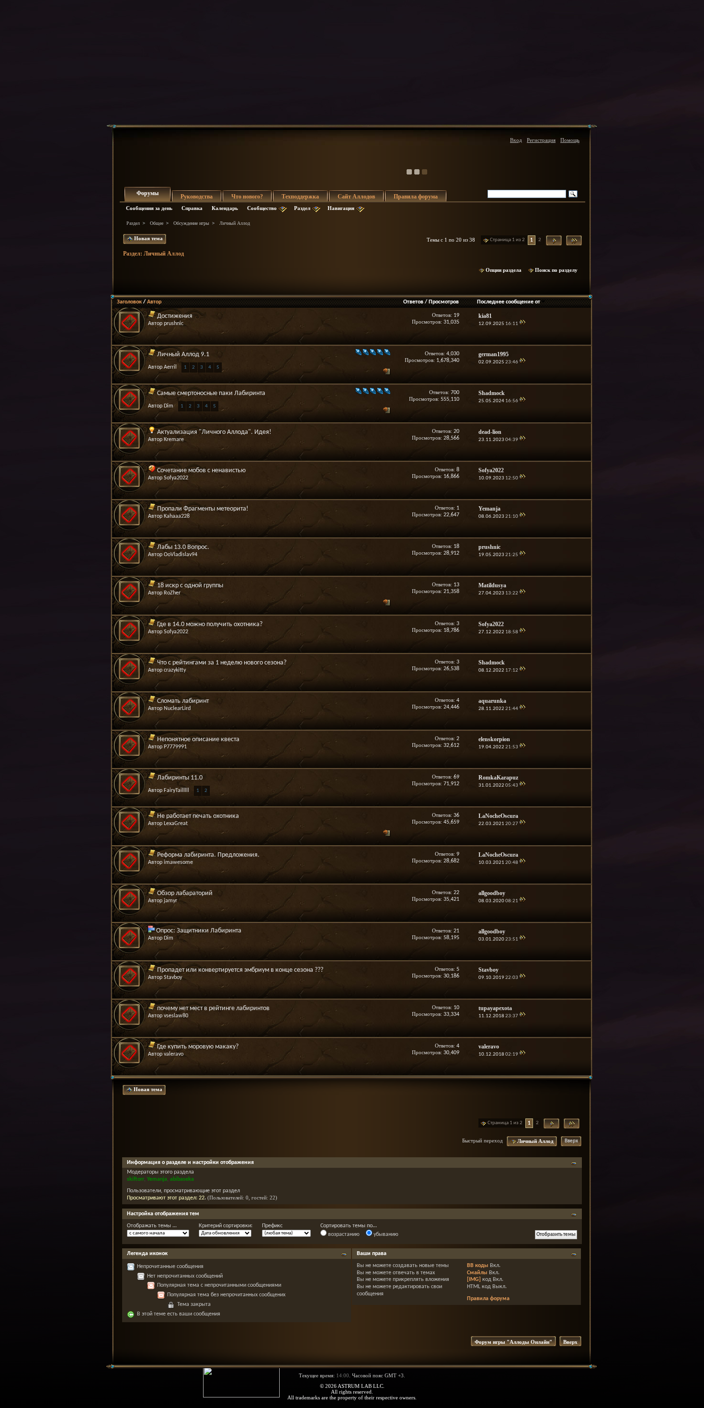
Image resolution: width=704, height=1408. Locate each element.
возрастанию (343, 1234)
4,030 (452, 354)
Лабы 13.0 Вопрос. (183, 547)
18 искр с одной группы (190, 585)
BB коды (477, 1265)
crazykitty (175, 670)
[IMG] (474, 1279)
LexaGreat (176, 823)
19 (456, 315)
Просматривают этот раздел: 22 (165, 1198)
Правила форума (416, 196)
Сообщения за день (149, 208)
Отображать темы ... (152, 1226)
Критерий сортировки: (225, 1226)
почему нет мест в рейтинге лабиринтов (213, 1008)
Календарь (225, 208)
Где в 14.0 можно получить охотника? (209, 624)
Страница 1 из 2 (507, 240)
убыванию (385, 1234)
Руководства (197, 196)
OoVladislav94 (180, 555)
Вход (516, 140)
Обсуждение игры (191, 223)
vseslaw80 (176, 1016)
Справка (192, 208)
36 (456, 815)
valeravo (173, 1054)
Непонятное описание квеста (198, 739)
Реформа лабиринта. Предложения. (208, 855)
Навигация (341, 208)
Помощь (569, 140)
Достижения (175, 316)
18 (456, 546)
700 (455, 393)
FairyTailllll (176, 790)
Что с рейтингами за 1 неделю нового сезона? (221, 662)
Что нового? (247, 196)
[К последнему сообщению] (522, 323)
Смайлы (477, 1273)
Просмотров (444, 302)
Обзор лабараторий (185, 893)
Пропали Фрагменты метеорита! (203, 508)
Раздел (302, 208)
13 (456, 585)
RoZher (172, 593)
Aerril (170, 367)
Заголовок (129, 302)
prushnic (173, 323)
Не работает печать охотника (198, 816)
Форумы (147, 193)
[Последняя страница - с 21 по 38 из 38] (574, 240)
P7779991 (175, 747)
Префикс (272, 1226)
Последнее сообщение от (508, 302)
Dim (168, 406)
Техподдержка (300, 196)
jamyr (170, 901)
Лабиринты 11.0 (180, 777)
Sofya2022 (176, 478)
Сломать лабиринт (183, 701)
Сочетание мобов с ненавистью (201, 470)
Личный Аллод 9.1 (183, 354)
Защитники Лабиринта (209, 930)
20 (456, 431)
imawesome (178, 862)
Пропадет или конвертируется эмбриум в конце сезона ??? (240, 970)
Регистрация (541, 140)
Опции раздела (504, 270)
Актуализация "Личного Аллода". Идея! (214, 432)
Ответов (413, 302)
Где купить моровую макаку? (197, 1046)
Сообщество (262, 208)
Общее (156, 223)
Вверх (571, 1141)
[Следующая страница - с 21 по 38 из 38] (554, 240)
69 (456, 777)
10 (456, 1008)
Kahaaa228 (177, 516)
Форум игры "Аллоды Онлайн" (513, 1342)
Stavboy (173, 977)
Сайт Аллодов (356, 196)
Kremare (174, 439)
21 (456, 931)
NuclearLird (177, 708)
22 (456, 893)
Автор (154, 302)
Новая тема (148, 238)
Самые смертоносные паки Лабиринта (211, 393)
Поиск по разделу (556, 270)
